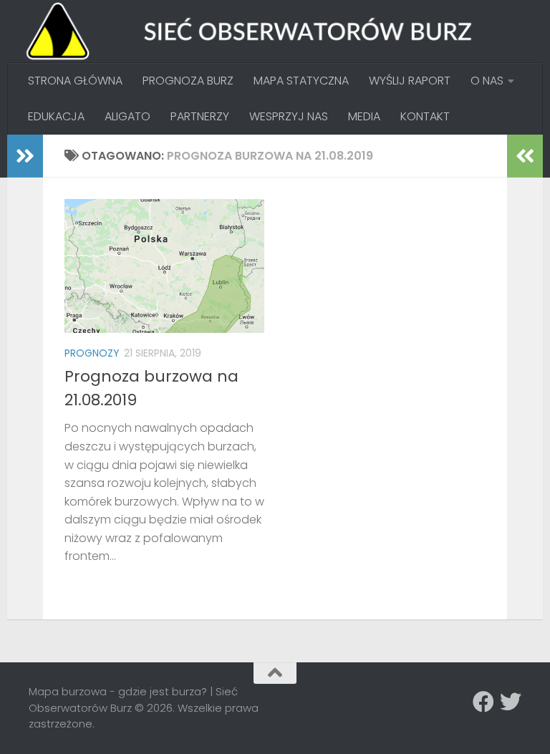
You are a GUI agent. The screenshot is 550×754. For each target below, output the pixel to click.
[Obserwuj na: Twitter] (510, 701)
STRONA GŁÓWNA (75, 80)
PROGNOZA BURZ (188, 80)
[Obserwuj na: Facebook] (483, 701)
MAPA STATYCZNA (301, 80)
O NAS (487, 80)
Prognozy (92, 353)
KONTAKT (425, 116)
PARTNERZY (199, 116)
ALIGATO (127, 116)
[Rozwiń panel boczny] (25, 156)
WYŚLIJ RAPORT (409, 80)
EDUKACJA (56, 116)
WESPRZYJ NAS (288, 116)
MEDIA (364, 116)
